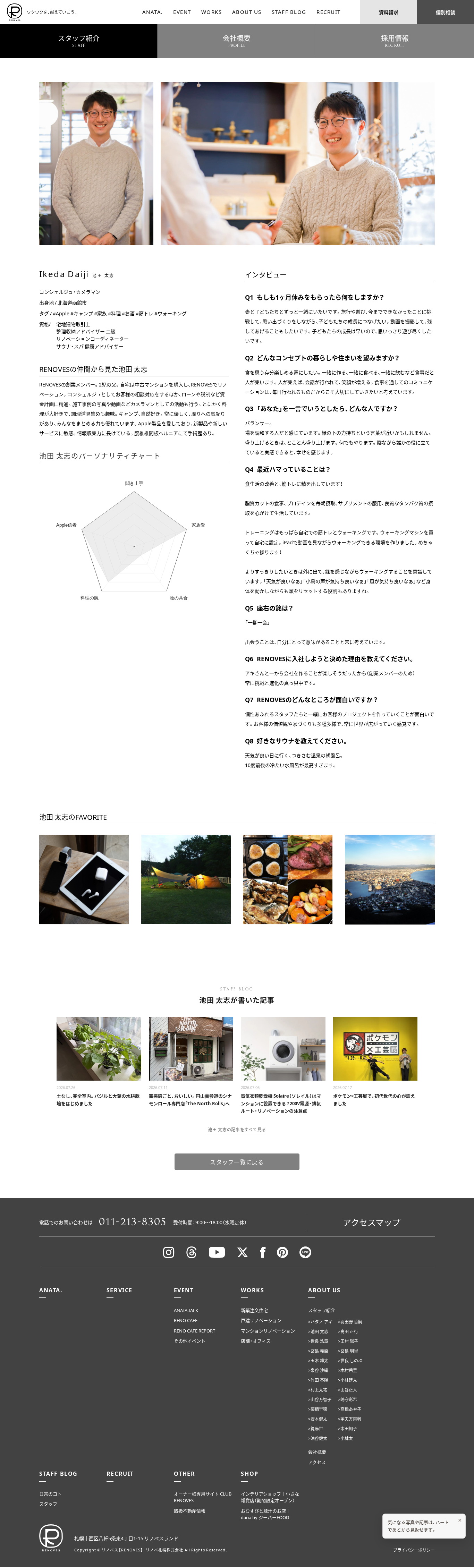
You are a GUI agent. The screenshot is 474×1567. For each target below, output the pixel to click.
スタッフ (48, 1503)
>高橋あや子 (349, 1409)
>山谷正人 (347, 1390)
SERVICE (120, 1290)
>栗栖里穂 (317, 1409)
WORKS (211, 12)
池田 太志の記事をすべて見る (237, 1129)
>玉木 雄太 (318, 1360)
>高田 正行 (348, 1331)
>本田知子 (347, 1428)
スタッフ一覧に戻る (237, 1162)
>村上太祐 (317, 1390)
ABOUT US (247, 12)
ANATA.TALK (186, 1310)
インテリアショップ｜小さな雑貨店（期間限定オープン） (270, 1497)
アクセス (317, 1462)
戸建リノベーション (261, 1320)
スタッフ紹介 (321, 1310)
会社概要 (317, 1451)
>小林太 (345, 1438)
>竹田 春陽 (318, 1380)
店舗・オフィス (256, 1340)
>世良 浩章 (318, 1341)
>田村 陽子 (348, 1341)
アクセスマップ (371, 1222)
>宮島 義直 (318, 1351)
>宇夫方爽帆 (349, 1419)
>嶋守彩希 (347, 1399)
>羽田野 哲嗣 (350, 1322)
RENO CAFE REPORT (194, 1330)
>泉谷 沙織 (318, 1370)
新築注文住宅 (254, 1310)
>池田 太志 (318, 1331)
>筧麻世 (315, 1428)
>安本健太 (317, 1419)
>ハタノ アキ (320, 1322)
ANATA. (152, 12)
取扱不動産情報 (189, 1510)
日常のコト (50, 1493)
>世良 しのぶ (350, 1360)
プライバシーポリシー (414, 1550)
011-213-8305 (133, 1222)
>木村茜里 (347, 1370)
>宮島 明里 (348, 1351)
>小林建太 (347, 1380)
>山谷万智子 (319, 1399)
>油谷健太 (317, 1438)
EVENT (182, 12)
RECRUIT (328, 12)
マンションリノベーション (268, 1330)
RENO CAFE (185, 1320)
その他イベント (189, 1340)
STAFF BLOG (289, 12)
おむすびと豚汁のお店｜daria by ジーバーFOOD (265, 1514)
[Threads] (191, 1252)
